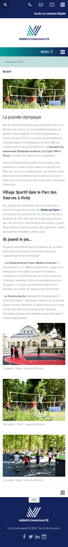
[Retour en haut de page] (34, 500)
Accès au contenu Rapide (50, 13)
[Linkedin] (37, 536)
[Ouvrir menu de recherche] (5, 4)
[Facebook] (24, 536)
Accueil (9, 61)
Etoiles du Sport (50, 210)
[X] (30, 536)
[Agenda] (43, 536)
